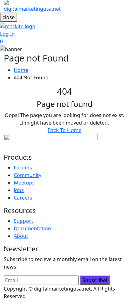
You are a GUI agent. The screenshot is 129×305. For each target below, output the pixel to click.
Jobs (19, 190)
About (21, 236)
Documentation (32, 228)
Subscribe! (94, 280)
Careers (23, 197)
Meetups (24, 182)
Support (23, 220)
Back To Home (64, 130)
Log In (7, 33)
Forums (23, 167)
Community (27, 175)
